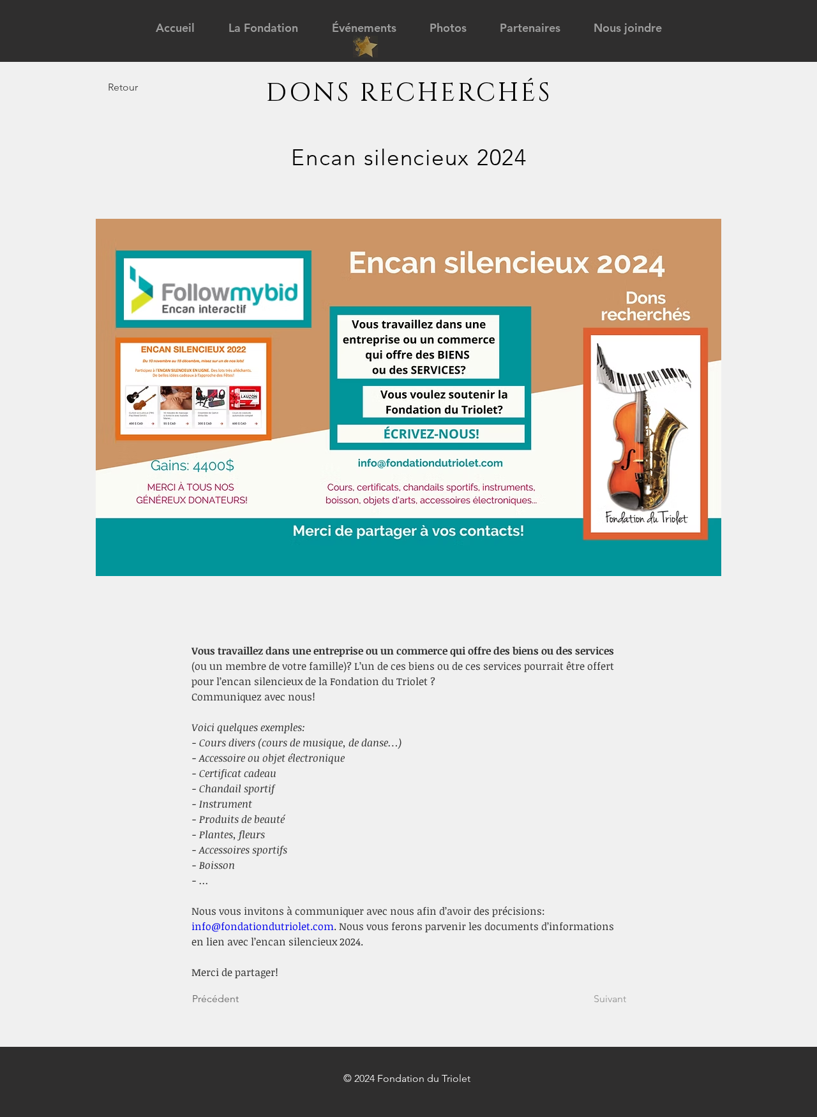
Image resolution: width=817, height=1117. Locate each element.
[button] (263, 27)
